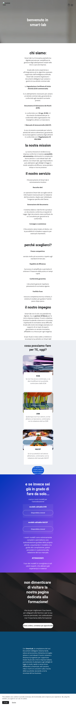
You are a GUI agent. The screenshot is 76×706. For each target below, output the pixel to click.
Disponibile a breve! (38, 513)
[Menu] (72, 5)
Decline (14, 702)
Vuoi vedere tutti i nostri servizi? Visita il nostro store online (38, 470)
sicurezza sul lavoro (38, 405)
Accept (6, 702)
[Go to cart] (69, 5)
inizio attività (38, 368)
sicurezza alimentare (38, 442)
